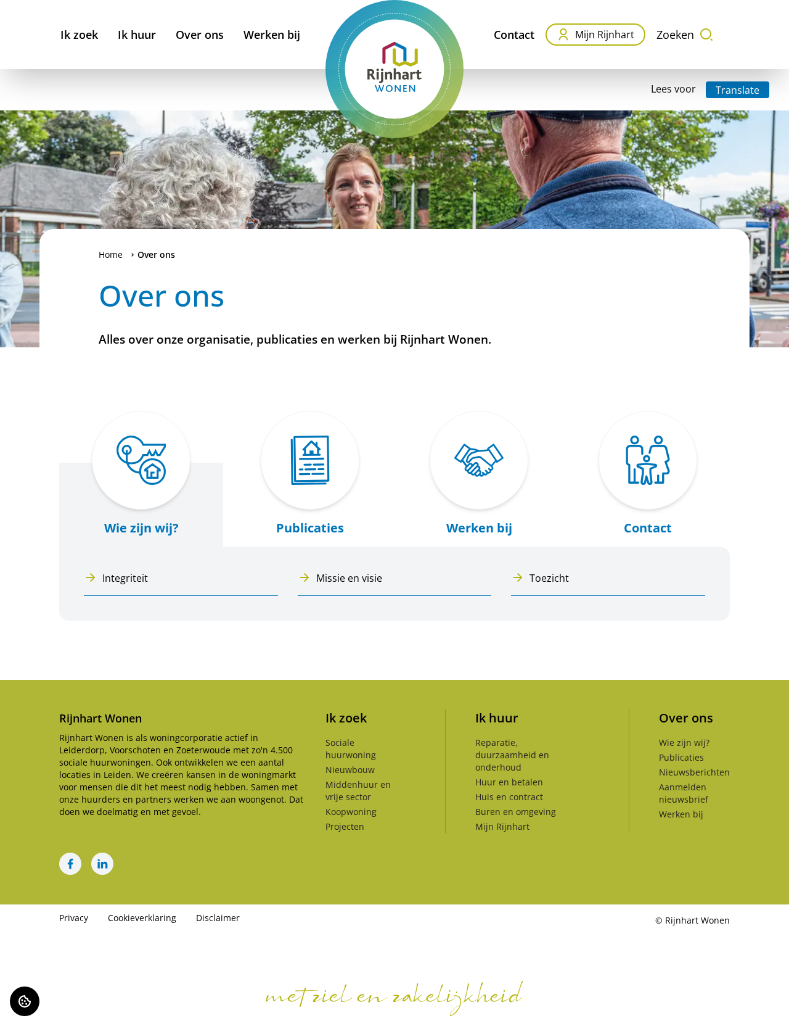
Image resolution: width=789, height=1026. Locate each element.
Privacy (73, 918)
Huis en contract (509, 797)
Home (111, 254)
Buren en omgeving (515, 811)
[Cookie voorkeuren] (24, 1001)
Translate (737, 90)
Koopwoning (351, 811)
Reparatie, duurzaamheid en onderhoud (512, 755)
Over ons (200, 34)
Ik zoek (79, 34)
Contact (514, 34)
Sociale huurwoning (350, 749)
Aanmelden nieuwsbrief (683, 793)
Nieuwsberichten (694, 772)
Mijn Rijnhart (604, 34)
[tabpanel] (394, 584)
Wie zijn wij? (684, 742)
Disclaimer (218, 918)
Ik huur (137, 34)
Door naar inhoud (52, 17)
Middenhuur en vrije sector (358, 791)
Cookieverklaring (142, 918)
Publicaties (681, 757)
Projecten (344, 826)
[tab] (141, 472)
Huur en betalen (509, 782)
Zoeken (675, 34)
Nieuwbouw (350, 770)
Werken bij (271, 34)
